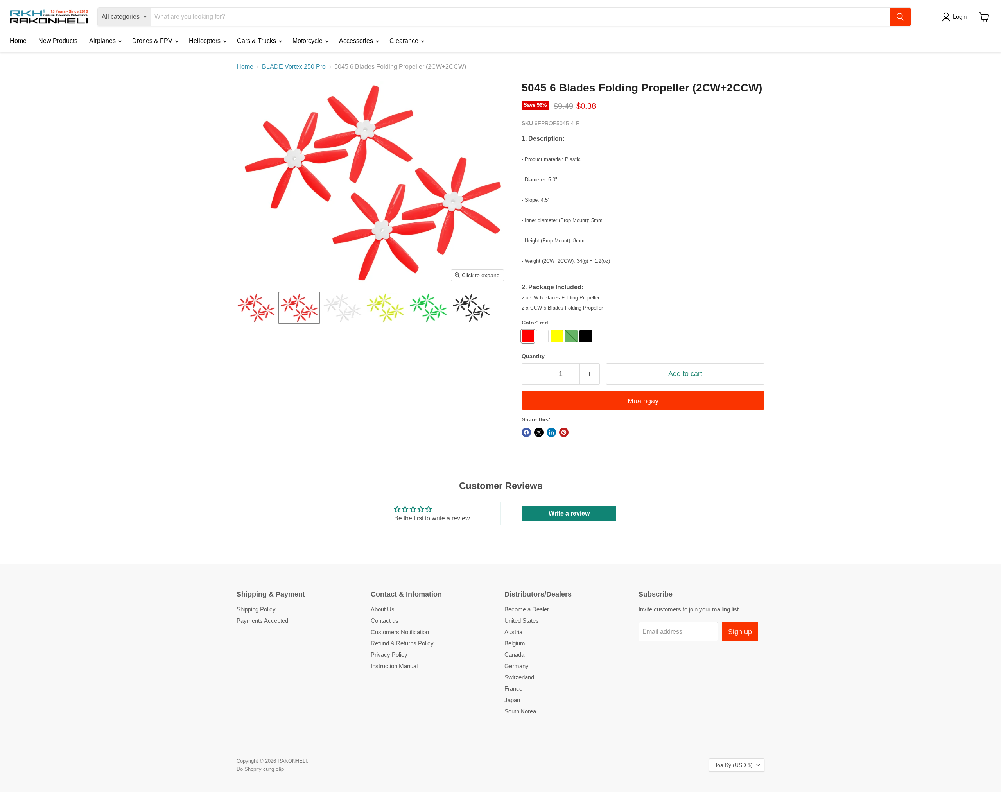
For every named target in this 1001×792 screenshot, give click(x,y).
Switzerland (519, 677)
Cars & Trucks (257, 41)
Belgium (514, 643)
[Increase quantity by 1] (590, 374)
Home (18, 41)
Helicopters (205, 41)
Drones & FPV (153, 41)
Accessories (357, 41)
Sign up (740, 632)
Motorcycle (308, 41)
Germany (516, 666)
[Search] (900, 17)
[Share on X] (539, 432)
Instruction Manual (394, 666)
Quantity (533, 356)
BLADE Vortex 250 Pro (294, 66)
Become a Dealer (526, 609)
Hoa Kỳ (733, 765)
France (513, 688)
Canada (514, 654)
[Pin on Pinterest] (564, 432)
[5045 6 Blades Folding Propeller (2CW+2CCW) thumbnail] (256, 307)
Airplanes (103, 41)
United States (521, 620)
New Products (57, 41)
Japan (512, 700)
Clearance (404, 41)
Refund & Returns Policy (402, 643)
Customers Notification (400, 632)
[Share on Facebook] (526, 432)
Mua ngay (643, 401)
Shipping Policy (256, 609)
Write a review (569, 513)
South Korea (520, 711)
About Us (383, 609)
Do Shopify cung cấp (260, 769)
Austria (513, 632)
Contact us (384, 620)
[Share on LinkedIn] (551, 432)
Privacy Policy (389, 654)
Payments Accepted (262, 620)
